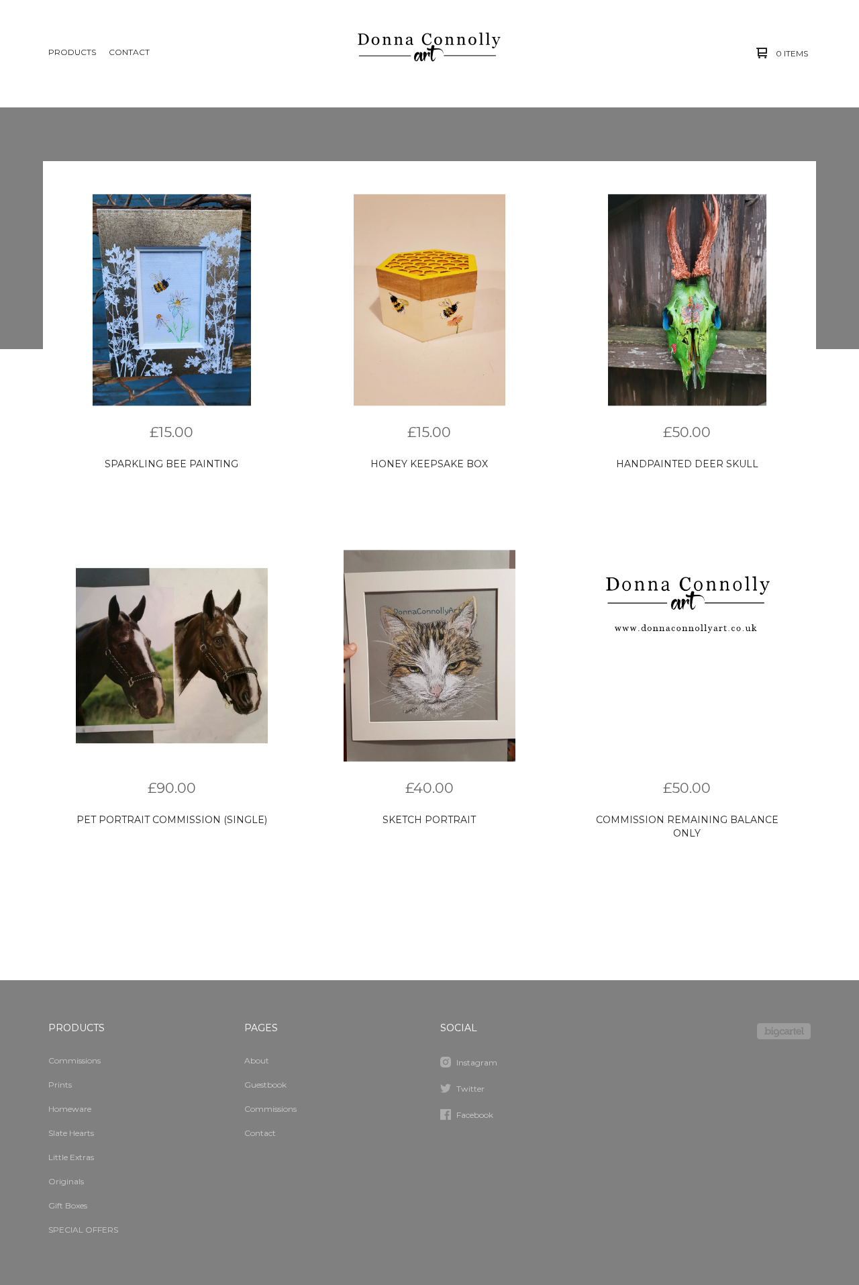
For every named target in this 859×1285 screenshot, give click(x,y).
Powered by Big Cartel (784, 1031)
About (256, 1060)
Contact (129, 52)
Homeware (69, 1109)
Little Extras (71, 1157)
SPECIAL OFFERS (83, 1230)
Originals (66, 1181)
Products (72, 52)
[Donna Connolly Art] (428, 53)
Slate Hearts (71, 1133)
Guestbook (265, 1085)
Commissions (74, 1060)
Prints (60, 1085)
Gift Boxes (67, 1205)
